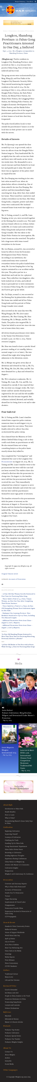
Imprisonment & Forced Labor (15, 902)
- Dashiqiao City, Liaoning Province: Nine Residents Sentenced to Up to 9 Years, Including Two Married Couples (18, 615)
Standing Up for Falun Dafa (14, 843)
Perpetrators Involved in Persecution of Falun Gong (18, 912)
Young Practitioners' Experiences (16, 846)
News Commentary (11, 963)
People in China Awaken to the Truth (17, 996)
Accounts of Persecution (26, 31)
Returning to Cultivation (13, 852)
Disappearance (10, 905)
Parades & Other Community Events (17, 926)
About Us (7, 1048)
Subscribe (8, 1061)
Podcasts (6, 1026)
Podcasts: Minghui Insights (14, 1042)
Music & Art (9, 977)
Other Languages (10, 1070)
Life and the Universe (12, 980)
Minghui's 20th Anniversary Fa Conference (19, 874)
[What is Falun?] (10, 10)
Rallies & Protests (11, 929)
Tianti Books (30, 1)
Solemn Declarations (12, 1008)
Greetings (8, 954)
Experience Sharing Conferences (16, 858)
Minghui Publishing (20, 1)
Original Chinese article (10, 574)
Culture (6, 970)
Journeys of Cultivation (13, 837)
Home (5, 31)
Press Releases (9, 960)
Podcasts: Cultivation (12, 1033)
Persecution (12, 31)
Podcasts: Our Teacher (12, 1039)
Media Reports (10, 957)
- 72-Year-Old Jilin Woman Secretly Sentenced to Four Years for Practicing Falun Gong (18, 595)
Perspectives (9, 871)
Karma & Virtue (9, 986)
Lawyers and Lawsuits (12, 1005)
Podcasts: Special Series (13, 1036)
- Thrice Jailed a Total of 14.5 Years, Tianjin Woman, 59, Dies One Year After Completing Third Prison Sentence (17, 601)
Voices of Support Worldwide (15, 932)
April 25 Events (10, 938)
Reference (7, 1012)
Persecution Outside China (14, 908)
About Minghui (10, 1055)
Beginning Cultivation (12, 831)
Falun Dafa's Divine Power (14, 849)
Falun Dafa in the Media (13, 951)
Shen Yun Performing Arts (14, 948)
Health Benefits (10, 812)
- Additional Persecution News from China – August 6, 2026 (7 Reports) (17, 621)
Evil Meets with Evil (11, 993)
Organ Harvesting (11, 899)
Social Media (9, 1064)
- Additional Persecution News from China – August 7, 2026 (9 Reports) (17, 626)
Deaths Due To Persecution (14, 893)
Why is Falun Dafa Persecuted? (15, 887)
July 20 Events (10, 942)
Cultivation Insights (11, 868)
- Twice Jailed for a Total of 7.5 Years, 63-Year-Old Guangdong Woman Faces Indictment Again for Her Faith (18, 608)
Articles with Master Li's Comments (17, 865)
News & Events (9, 922)
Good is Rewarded (11, 990)
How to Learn (9, 815)
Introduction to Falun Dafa (14, 809)
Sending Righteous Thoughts (14, 855)
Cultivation (8, 827)
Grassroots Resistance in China (15, 999)
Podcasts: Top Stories (12, 1030)
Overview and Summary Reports (16, 884)
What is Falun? (10, 818)
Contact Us (9, 1052)
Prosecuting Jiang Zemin (13, 1002)
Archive (7, 1058)
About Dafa (7, 805)
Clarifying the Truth (11, 840)
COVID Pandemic (11, 966)
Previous (4, 631)
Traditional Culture (11, 974)
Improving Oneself (11, 834)
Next (3, 641)
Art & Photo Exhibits (12, 945)
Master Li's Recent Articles (14, 1022)
